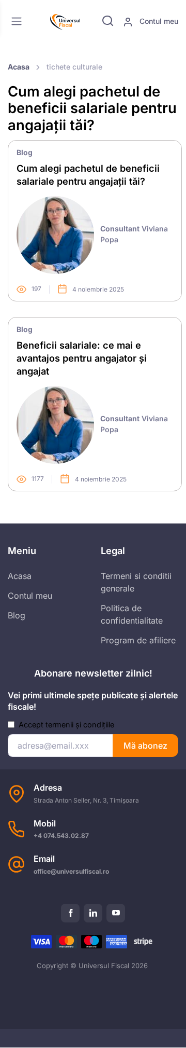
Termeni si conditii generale (136, 582)
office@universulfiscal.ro (71, 871)
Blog (25, 152)
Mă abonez (145, 745)
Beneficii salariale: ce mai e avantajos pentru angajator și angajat (82, 358)
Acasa (18, 66)
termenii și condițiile (79, 724)
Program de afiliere (138, 640)
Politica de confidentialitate (132, 614)
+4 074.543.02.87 (61, 835)
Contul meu (157, 21)
